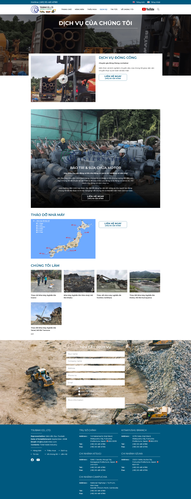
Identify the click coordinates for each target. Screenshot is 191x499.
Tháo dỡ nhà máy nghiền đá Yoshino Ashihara (109, 296)
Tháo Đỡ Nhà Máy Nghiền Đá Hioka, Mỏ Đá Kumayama (142, 296)
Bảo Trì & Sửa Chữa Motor (94, 391)
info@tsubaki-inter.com (47, 442)
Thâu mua (92, 9)
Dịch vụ (103, 9)
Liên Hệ (64, 454)
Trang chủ (66, 9)
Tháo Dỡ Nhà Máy (89, 394)
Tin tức (114, 9)
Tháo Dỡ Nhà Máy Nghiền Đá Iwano (43, 296)
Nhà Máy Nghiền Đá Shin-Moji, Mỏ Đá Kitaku (78, 296)
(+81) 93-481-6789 (48, 2)
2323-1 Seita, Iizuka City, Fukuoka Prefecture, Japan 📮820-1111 (145, 462)
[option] (95, 158)
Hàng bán (79, 9)
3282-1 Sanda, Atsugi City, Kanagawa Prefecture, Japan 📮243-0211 (104, 462)
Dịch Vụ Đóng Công (90, 388)
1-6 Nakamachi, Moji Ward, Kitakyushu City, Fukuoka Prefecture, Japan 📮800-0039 (103, 438)
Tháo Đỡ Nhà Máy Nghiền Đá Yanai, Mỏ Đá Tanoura (43, 329)
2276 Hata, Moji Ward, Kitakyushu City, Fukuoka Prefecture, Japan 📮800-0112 (145, 438)
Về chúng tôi (127, 9)
